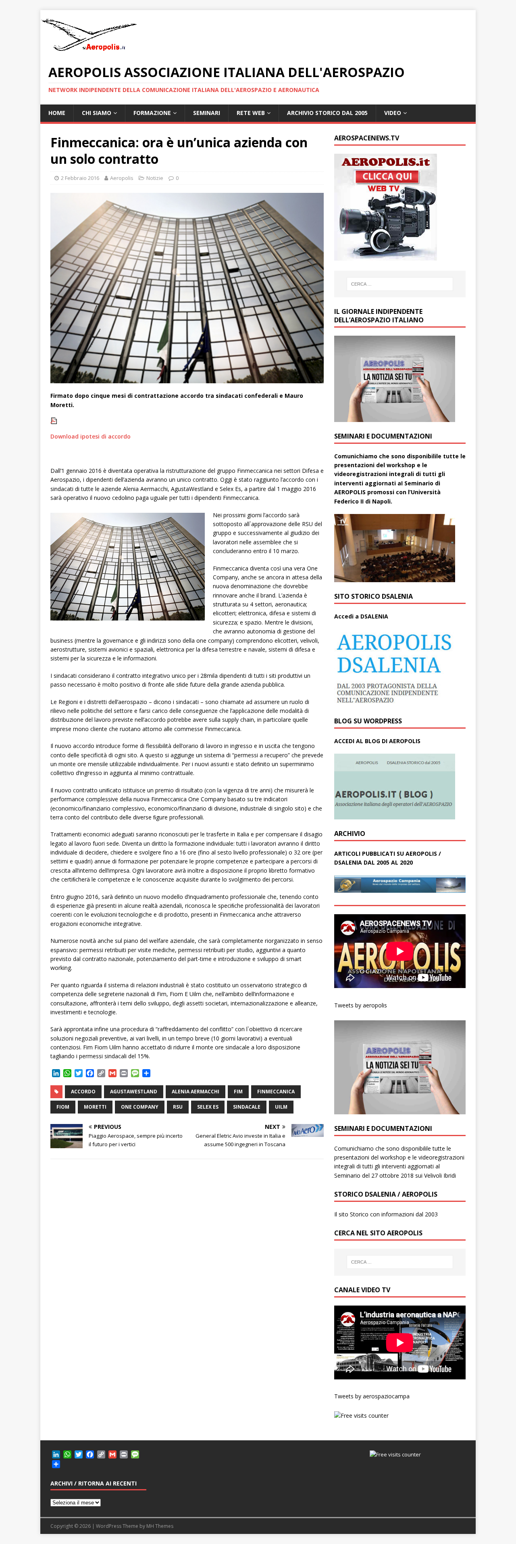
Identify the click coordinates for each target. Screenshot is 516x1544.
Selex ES (207, 1106)
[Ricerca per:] (400, 284)
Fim (238, 1091)
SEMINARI (206, 113)
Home (56, 113)
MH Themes (159, 1526)
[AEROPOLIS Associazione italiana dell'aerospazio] (88, 51)
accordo (83, 1091)
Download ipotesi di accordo (90, 436)
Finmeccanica (276, 1091)
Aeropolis (121, 178)
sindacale (246, 1106)
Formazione (152, 113)
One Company (139, 1106)
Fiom (62, 1106)
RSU (178, 1106)
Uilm (281, 1106)
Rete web (251, 113)
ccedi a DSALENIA (363, 616)
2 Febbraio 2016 (80, 178)
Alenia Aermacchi (195, 1091)
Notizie (154, 178)
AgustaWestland (133, 1091)
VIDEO (392, 113)
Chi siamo (96, 113)
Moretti (95, 1106)
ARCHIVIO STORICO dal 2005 (327, 113)
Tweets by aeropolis (360, 1005)
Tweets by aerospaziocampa (372, 1396)
